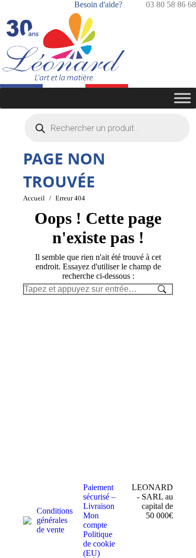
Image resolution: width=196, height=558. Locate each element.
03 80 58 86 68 (171, 4)
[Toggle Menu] (182, 98)
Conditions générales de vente (55, 520)
